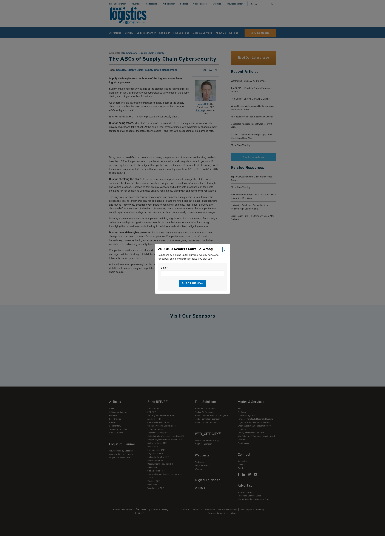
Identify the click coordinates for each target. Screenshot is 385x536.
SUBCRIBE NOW (192, 283)
